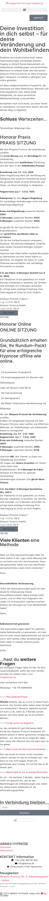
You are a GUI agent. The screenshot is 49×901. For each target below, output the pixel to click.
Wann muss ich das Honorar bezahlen (26, 749)
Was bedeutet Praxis (16, 696)
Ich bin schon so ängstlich (19, 723)
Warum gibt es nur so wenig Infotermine (27, 772)
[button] (24, 10)
